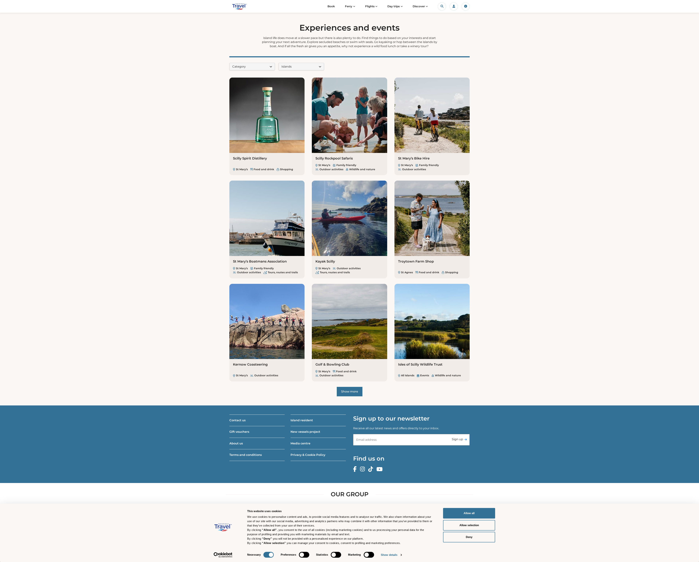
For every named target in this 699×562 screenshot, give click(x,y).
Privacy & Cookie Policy (308, 455)
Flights (370, 6)
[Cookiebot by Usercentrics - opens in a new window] (223, 555)
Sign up (457, 439)
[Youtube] (380, 469)
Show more (349, 391)
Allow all (469, 513)
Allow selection (469, 525)
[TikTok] (371, 469)
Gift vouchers (239, 431)
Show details (389, 554)
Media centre (300, 443)
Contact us (237, 420)
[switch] (304, 555)
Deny (469, 537)
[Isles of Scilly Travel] (246, 6)
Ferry (348, 6)
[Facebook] (355, 469)
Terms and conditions (245, 455)
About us (236, 443)
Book (331, 6)
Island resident (302, 420)
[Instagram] (363, 469)
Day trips (393, 6)
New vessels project (305, 431)
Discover (419, 6)
